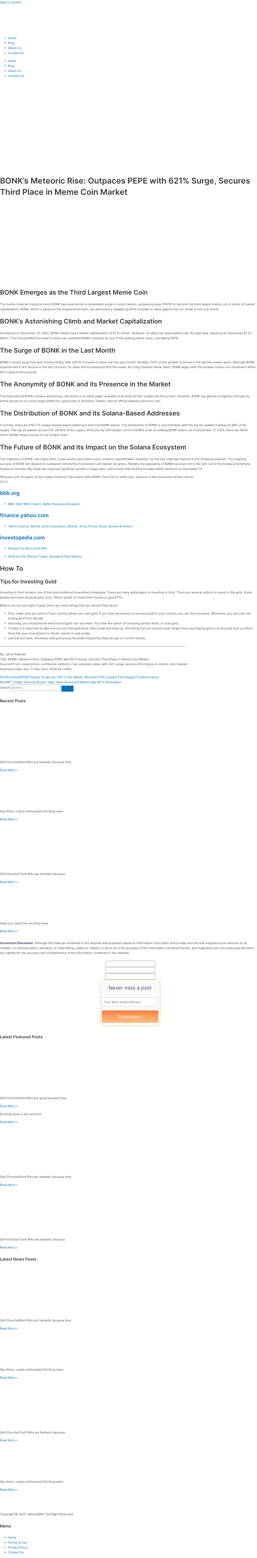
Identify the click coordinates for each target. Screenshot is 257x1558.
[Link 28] (128, 1069)
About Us (14, 48)
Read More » (9, 770)
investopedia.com (22, 537)
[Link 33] (128, 1210)
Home (12, 38)
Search (5, 687)
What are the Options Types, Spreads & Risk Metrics (45, 556)
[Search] (67, 689)
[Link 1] (24, 30)
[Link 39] (128, 1403)
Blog (11, 43)
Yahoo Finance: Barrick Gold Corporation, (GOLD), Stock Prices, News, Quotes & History (70, 526)
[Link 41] (128, 1459)
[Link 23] (128, 845)
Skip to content (10, 2)
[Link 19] (128, 733)
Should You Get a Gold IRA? (27, 548)
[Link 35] (128, 1291)
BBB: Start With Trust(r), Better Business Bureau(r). (44, 504)
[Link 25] (128, 901)
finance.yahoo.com (24, 515)
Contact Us (16, 53)
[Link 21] (128, 789)
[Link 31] (128, 1148)
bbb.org (9, 493)
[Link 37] (128, 1347)
